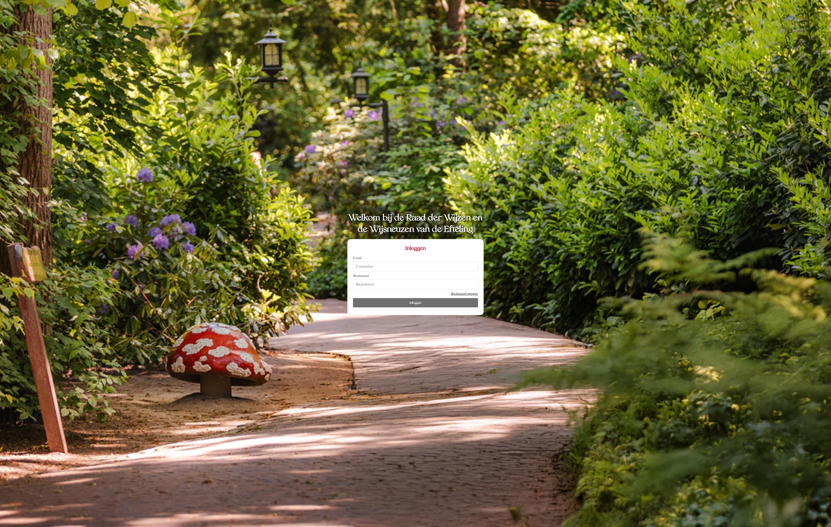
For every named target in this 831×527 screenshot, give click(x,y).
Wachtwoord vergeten (464, 294)
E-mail (357, 258)
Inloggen (415, 303)
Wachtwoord (361, 276)
